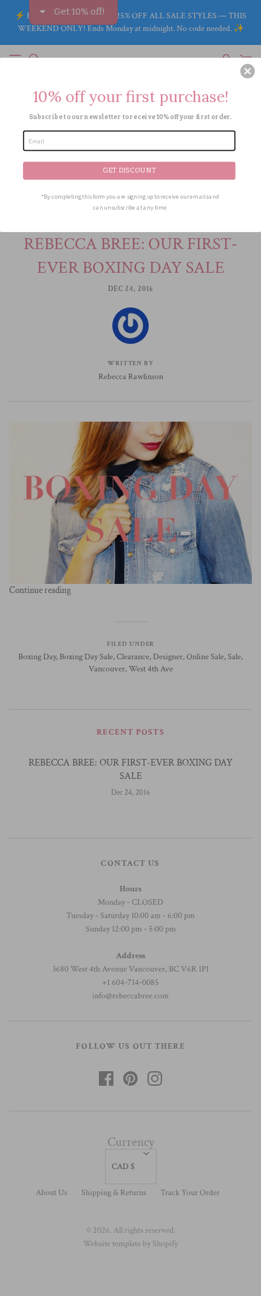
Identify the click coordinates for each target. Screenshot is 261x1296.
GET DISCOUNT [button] (130, 169)
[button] (247, 71)
